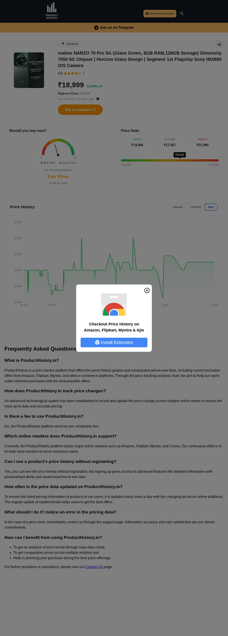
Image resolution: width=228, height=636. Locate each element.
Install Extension (116, 342)
